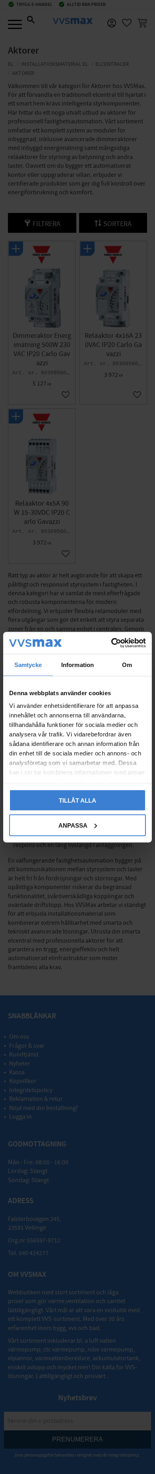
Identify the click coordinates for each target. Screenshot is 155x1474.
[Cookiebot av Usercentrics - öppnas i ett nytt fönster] (111, 643)
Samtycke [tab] (28, 664)
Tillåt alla (77, 800)
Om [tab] (127, 664)
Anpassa (72, 825)
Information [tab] (77, 664)
